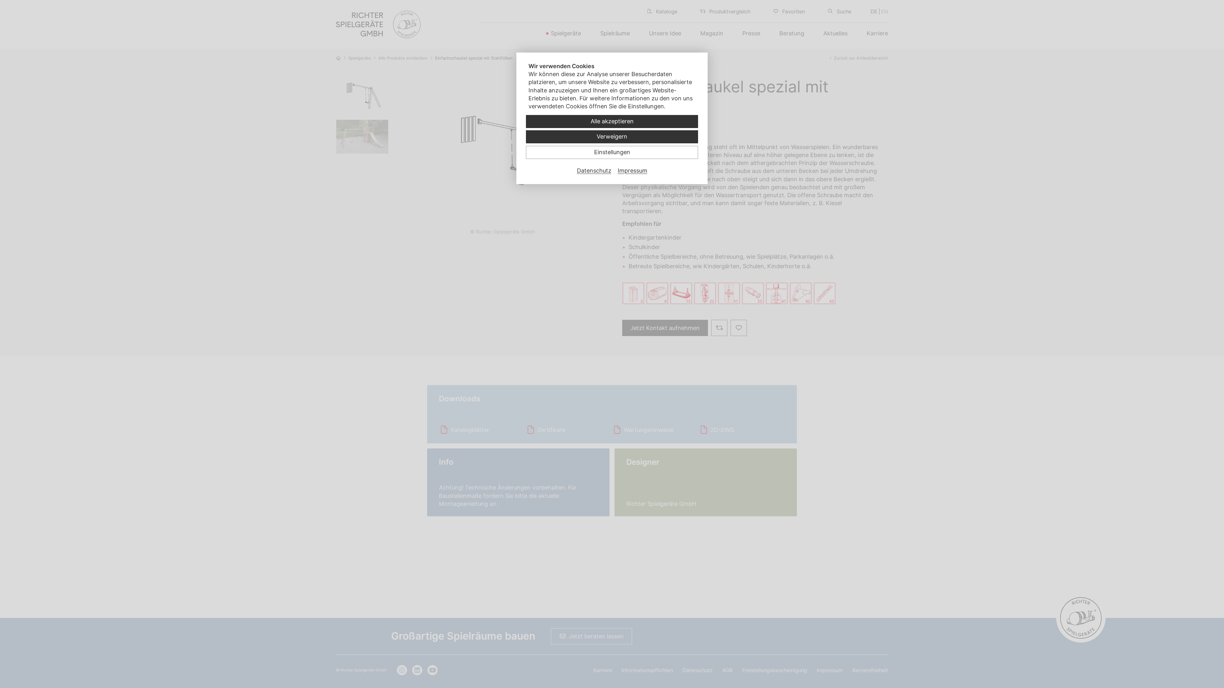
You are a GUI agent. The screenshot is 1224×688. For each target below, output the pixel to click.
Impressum (632, 170)
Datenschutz (594, 170)
